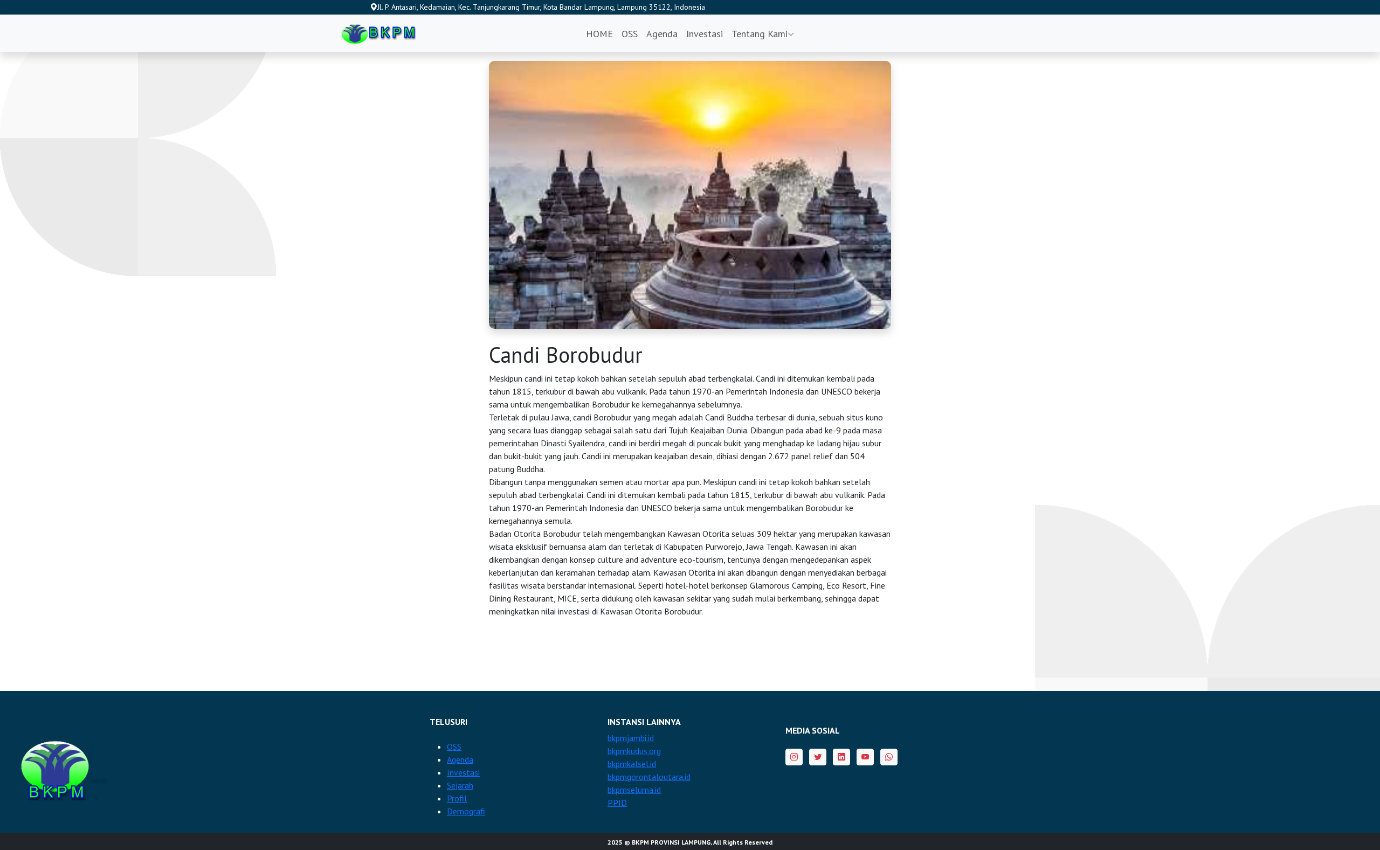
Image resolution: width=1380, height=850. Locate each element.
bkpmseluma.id (634, 789)
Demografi (466, 811)
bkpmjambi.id (631, 737)
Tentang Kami (760, 33)
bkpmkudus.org (634, 750)
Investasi (704, 33)
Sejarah (460, 785)
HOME (599, 33)
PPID (617, 802)
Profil (457, 798)
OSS (630, 33)
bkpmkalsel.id (632, 763)
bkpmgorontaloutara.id (649, 776)
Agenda (662, 33)
